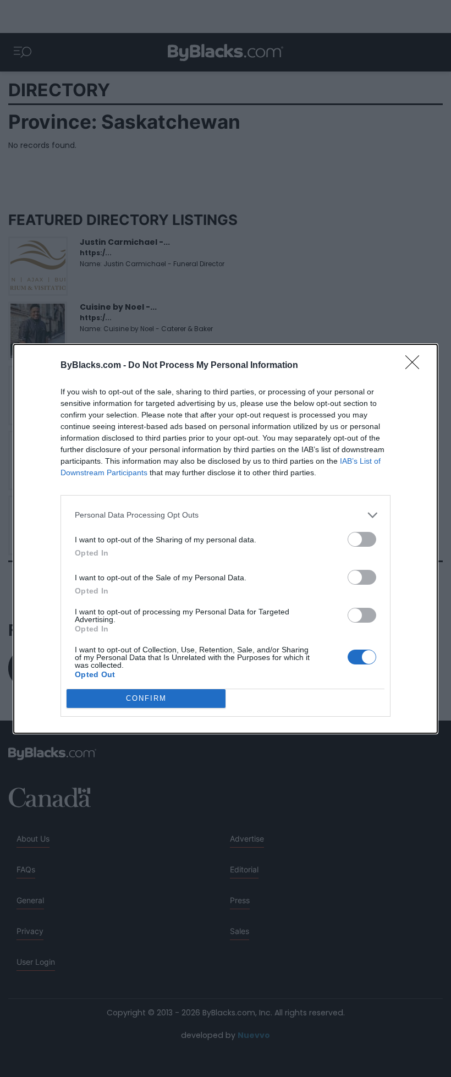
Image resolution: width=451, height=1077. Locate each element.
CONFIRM (146, 698)
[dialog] (225, 538)
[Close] (415, 365)
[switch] (362, 539)
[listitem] (225, 515)
